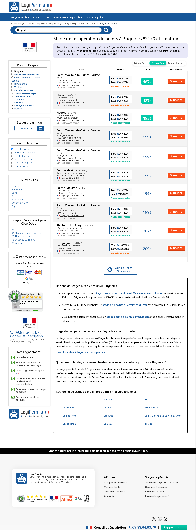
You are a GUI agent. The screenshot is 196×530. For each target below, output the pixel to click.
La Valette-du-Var (23, 90)
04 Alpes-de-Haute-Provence (26, 232)
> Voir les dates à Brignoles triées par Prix (80, 352)
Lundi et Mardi (22, 155)
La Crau (108, 423)
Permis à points (96, 17)
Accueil (14, 23)
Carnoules (68, 407)
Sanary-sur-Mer (19, 202)
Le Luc (107, 407)
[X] (154, 518)
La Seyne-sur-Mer (24, 105)
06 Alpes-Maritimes (21, 236)
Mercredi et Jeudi (23, 162)
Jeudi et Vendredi (24, 165)
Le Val (66, 399)
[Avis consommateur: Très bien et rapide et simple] (25, 301)
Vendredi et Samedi (25, 152)
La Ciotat (19, 102)
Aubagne (19, 99)
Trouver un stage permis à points (161, 482)
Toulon (149, 423)
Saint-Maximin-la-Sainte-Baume (163, 415)
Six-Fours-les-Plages (25, 93)
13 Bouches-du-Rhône (23, 239)
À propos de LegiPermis (116, 482)
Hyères (18, 108)
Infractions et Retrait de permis (62, 17)
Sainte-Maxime (22, 96)
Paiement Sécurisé (154, 491)
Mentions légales (112, 487)
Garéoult (109, 399)
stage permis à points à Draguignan (128, 317)
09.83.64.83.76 (28, 332)
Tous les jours (22, 149)
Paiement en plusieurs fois (158, 496)
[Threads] (166, 518)
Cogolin (15, 206)
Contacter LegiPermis (115, 491)
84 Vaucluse (17, 243)
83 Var (14, 229)
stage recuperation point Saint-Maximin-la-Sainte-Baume (129, 293)
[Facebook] (160, 518)
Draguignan (69, 423)
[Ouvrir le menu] (183, 6)
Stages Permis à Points (24, 17)
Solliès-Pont (69, 415)
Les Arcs (108, 415)
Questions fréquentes (156, 487)
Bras (147, 399)
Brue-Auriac (151, 407)
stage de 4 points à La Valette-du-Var (124, 305)
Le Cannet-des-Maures (26, 74)
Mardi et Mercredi (24, 159)
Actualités (109, 496)
